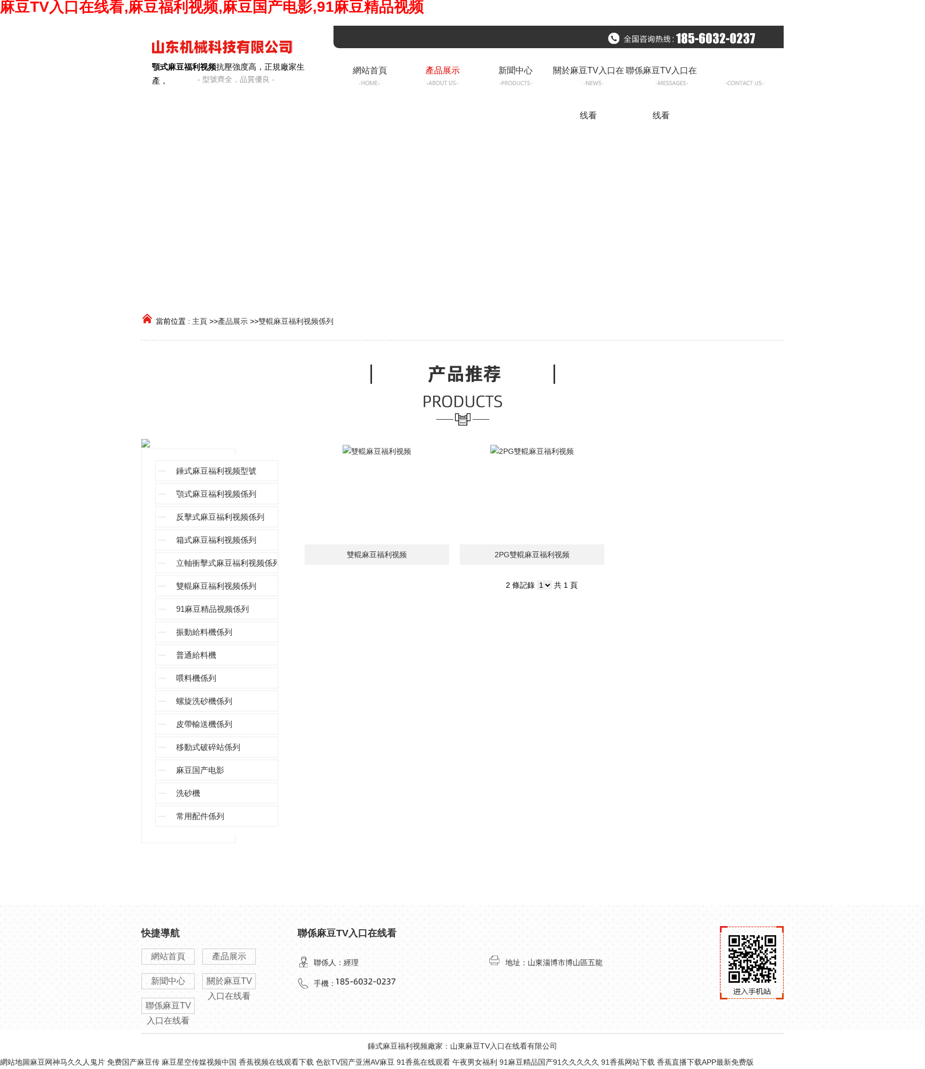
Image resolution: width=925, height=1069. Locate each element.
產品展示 (233, 321)
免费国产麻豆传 (133, 1062)
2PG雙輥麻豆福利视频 (532, 554)
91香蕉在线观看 (423, 1062)
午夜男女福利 (474, 1062)
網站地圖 (15, 1062)
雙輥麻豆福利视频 (377, 554)
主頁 (199, 321)
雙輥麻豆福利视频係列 (296, 321)
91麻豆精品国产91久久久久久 (549, 1062)
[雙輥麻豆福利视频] (377, 494)
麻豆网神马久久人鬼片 (67, 1062)
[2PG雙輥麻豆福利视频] (532, 494)
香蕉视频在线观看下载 (276, 1062)
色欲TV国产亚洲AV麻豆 (355, 1062)
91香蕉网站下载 (628, 1062)
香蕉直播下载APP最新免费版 (705, 1062)
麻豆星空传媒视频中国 (199, 1062)
